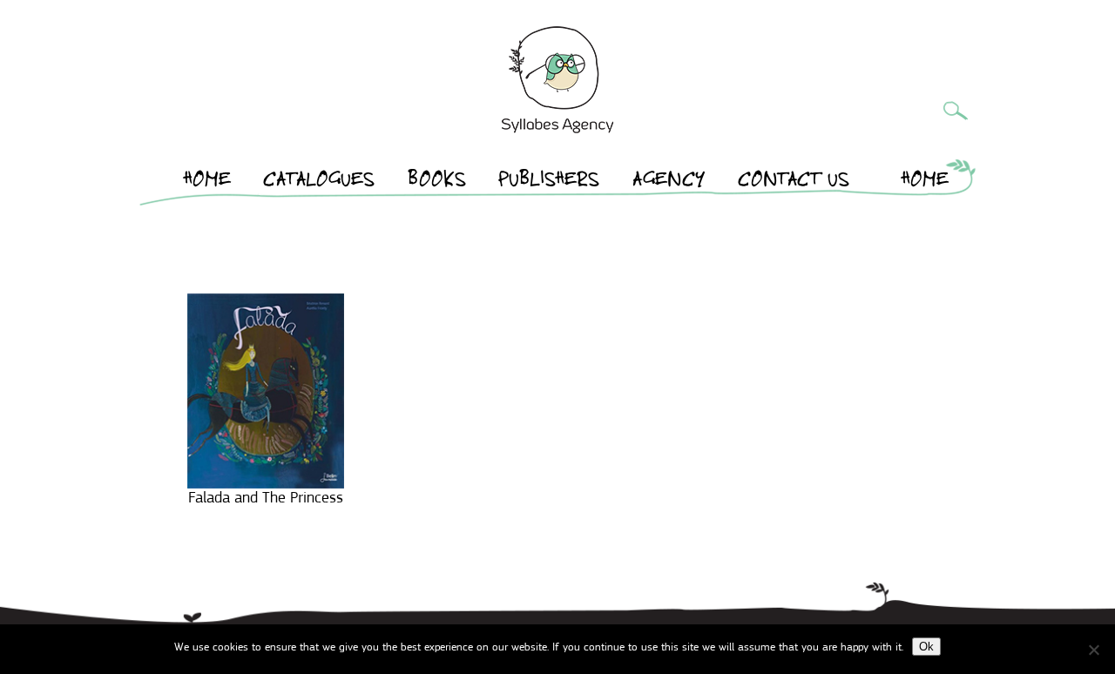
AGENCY (669, 182)
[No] (1093, 649)
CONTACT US (793, 182)
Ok (926, 646)
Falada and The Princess (265, 497)
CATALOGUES (319, 182)
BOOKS (437, 182)
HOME (207, 182)
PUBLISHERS (548, 182)
